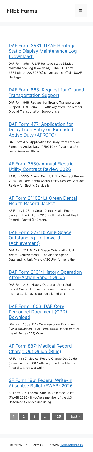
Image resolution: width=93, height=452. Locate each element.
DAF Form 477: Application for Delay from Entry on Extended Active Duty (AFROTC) (41, 129)
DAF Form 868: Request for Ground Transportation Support (46, 92)
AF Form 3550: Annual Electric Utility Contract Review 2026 (41, 166)
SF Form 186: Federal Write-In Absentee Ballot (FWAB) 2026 (41, 383)
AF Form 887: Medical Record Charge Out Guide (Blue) (40, 348)
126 (58, 416)
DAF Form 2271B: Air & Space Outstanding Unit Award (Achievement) (40, 238)
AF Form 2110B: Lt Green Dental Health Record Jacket (43, 200)
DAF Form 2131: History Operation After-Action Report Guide (45, 274)
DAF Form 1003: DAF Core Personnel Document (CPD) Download (38, 312)
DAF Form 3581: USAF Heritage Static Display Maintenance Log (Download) (43, 51)
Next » (74, 416)
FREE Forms (21, 11)
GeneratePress (71, 445)
